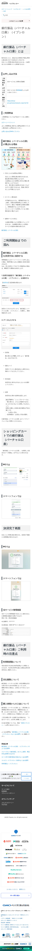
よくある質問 (26, 9)
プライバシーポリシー (8, 793)
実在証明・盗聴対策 (5, 922)
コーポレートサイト (12, 889)
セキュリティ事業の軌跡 (6, 929)
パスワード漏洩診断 (5, 918)
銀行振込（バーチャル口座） (10, 230)
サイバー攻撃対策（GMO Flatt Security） (10, 927)
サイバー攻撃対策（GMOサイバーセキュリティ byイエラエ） (15, 924)
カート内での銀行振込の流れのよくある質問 (15, 757)
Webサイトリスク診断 (17, 918)
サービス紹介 (6, 789)
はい (27, 774)
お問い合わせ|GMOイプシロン (11, 131)
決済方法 (5, 282)
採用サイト (22, 889)
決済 (4, 11)
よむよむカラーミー (8, 802)
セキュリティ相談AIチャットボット (9, 920)
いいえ (27, 778)
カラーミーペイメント (8, 122)
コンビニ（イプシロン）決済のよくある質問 (15, 760)
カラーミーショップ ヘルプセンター (11, 9)
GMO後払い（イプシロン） (10, 763)
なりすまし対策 (24, 927)
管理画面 (19, 90)
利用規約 (4, 791)
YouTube (4, 804)
